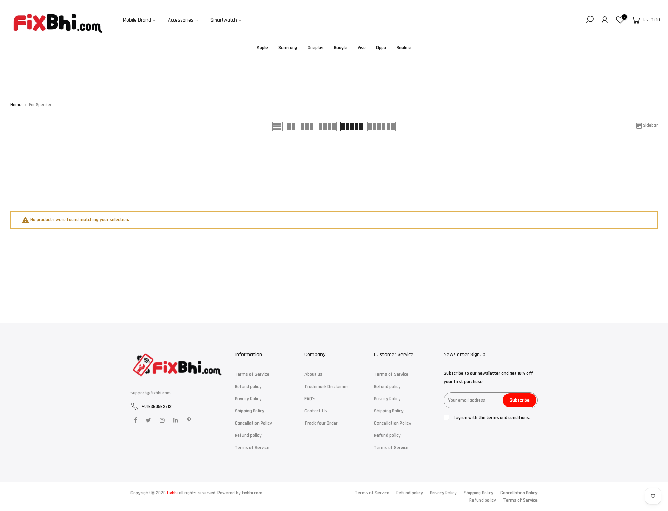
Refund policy (248, 387)
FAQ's (310, 399)
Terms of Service (252, 374)
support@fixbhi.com (150, 393)
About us (313, 374)
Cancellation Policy (253, 423)
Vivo (362, 48)
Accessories (180, 20)
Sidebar (650, 125)
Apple (262, 48)
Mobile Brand (137, 20)
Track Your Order (321, 423)
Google (340, 48)
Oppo (381, 48)
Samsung (287, 48)
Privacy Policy (248, 399)
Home (16, 105)
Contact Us (315, 411)
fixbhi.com (252, 493)
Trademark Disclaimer (326, 387)
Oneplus (316, 48)
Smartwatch (223, 20)
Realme (404, 48)
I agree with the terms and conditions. (491, 418)
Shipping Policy (249, 411)
